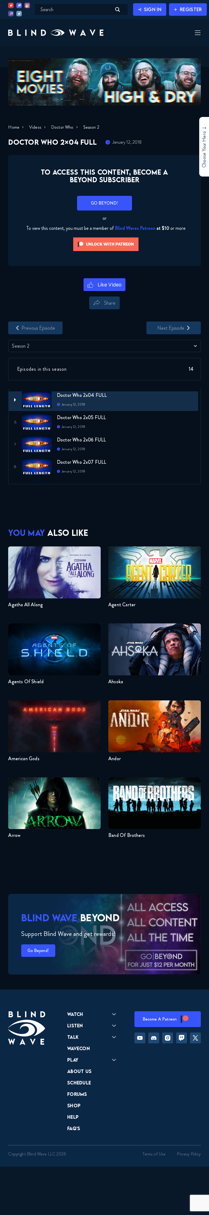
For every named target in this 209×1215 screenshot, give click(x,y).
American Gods (23, 758)
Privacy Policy (189, 1154)
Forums (77, 1094)
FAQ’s (73, 1128)
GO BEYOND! (104, 203)
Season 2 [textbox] (20, 346)
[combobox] (104, 346)
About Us (79, 1071)
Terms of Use (154, 1154)
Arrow (14, 835)
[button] (55, 32)
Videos (35, 127)
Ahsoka (115, 681)
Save (127, 312)
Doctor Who (62, 127)
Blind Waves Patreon (135, 228)
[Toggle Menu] (197, 33)
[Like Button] (105, 285)
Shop (74, 1105)
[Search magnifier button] (117, 9)
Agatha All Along (25, 604)
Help (73, 1117)
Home (13, 127)
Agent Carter (122, 604)
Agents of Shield (26, 681)
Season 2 (91, 127)
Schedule (79, 1083)
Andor (114, 758)
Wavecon (78, 1048)
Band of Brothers (126, 835)
